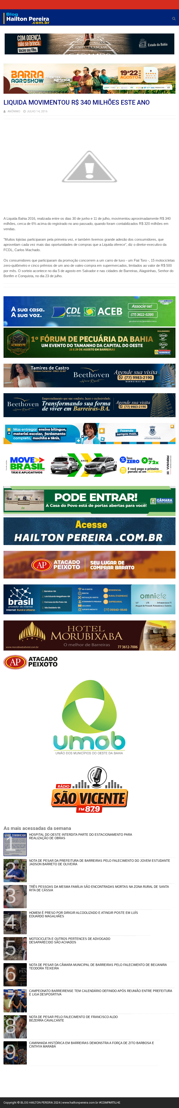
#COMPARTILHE (109, 1102)
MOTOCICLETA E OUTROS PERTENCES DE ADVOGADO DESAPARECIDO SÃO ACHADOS (69, 940)
